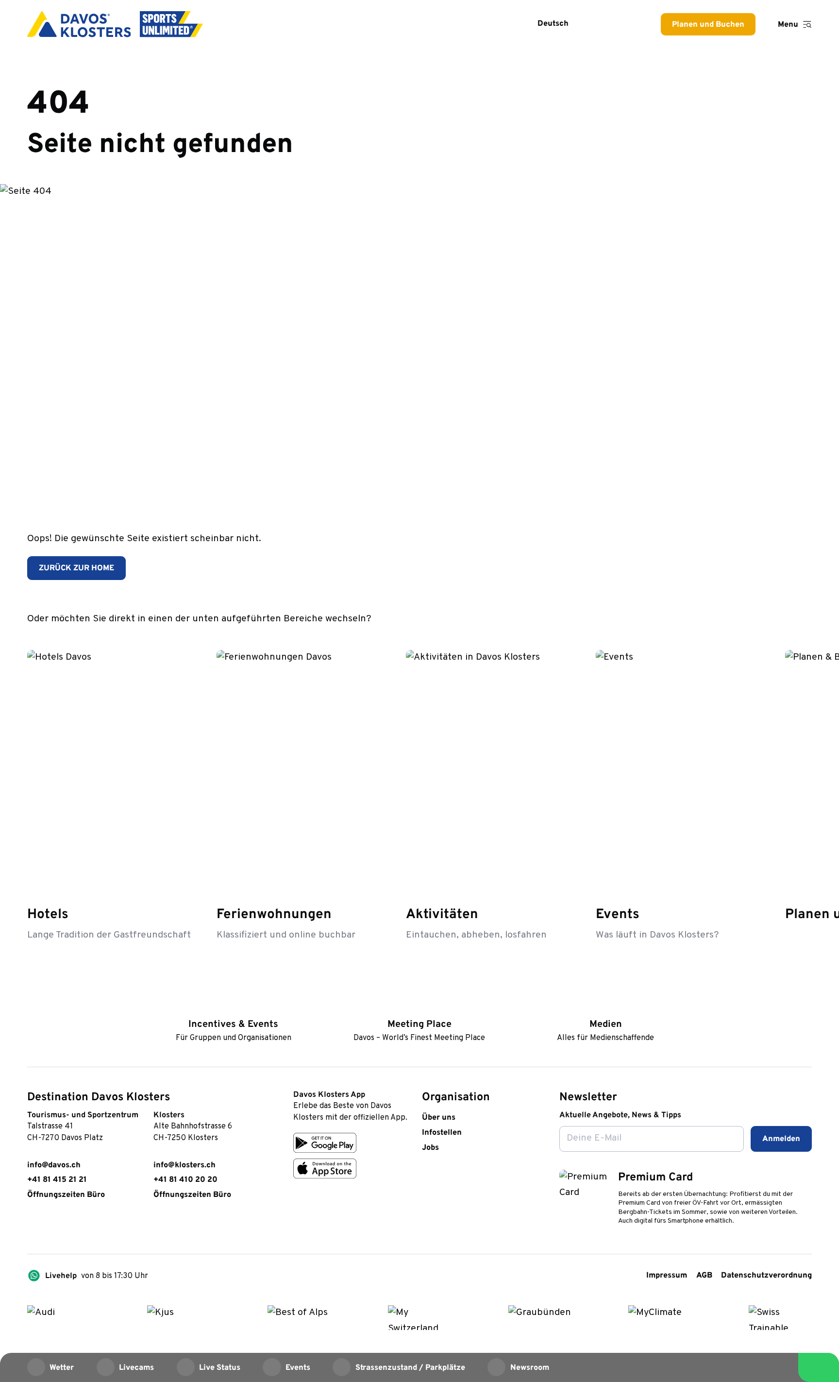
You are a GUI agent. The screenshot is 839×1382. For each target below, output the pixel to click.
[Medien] (605, 1007)
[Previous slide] (774, 618)
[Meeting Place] (419, 1007)
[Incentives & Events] (233, 1007)
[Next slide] (802, 618)
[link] (32, 1225)
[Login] (600, 24)
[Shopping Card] (628, 24)
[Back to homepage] (115, 24)
